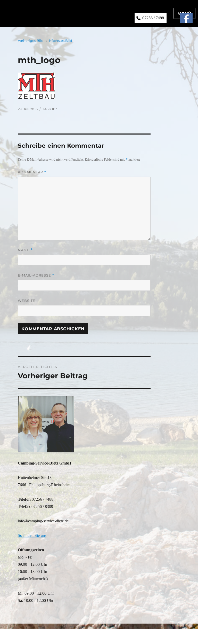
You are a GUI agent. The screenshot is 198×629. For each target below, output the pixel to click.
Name (25, 250)
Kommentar (32, 172)
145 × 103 (50, 109)
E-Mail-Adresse (36, 275)
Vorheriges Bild (31, 40)
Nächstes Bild (60, 40)
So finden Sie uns (32, 535)
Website (26, 300)
